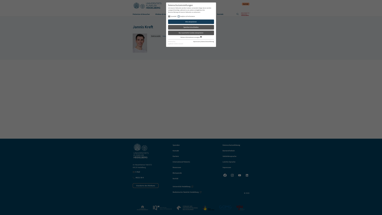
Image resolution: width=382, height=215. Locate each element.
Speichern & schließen (191, 27)
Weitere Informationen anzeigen (190, 37)
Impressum (196, 41)
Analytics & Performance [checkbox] (187, 16)
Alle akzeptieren (191, 22)
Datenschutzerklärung (207, 41)
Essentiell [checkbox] (173, 16)
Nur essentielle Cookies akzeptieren (191, 33)
